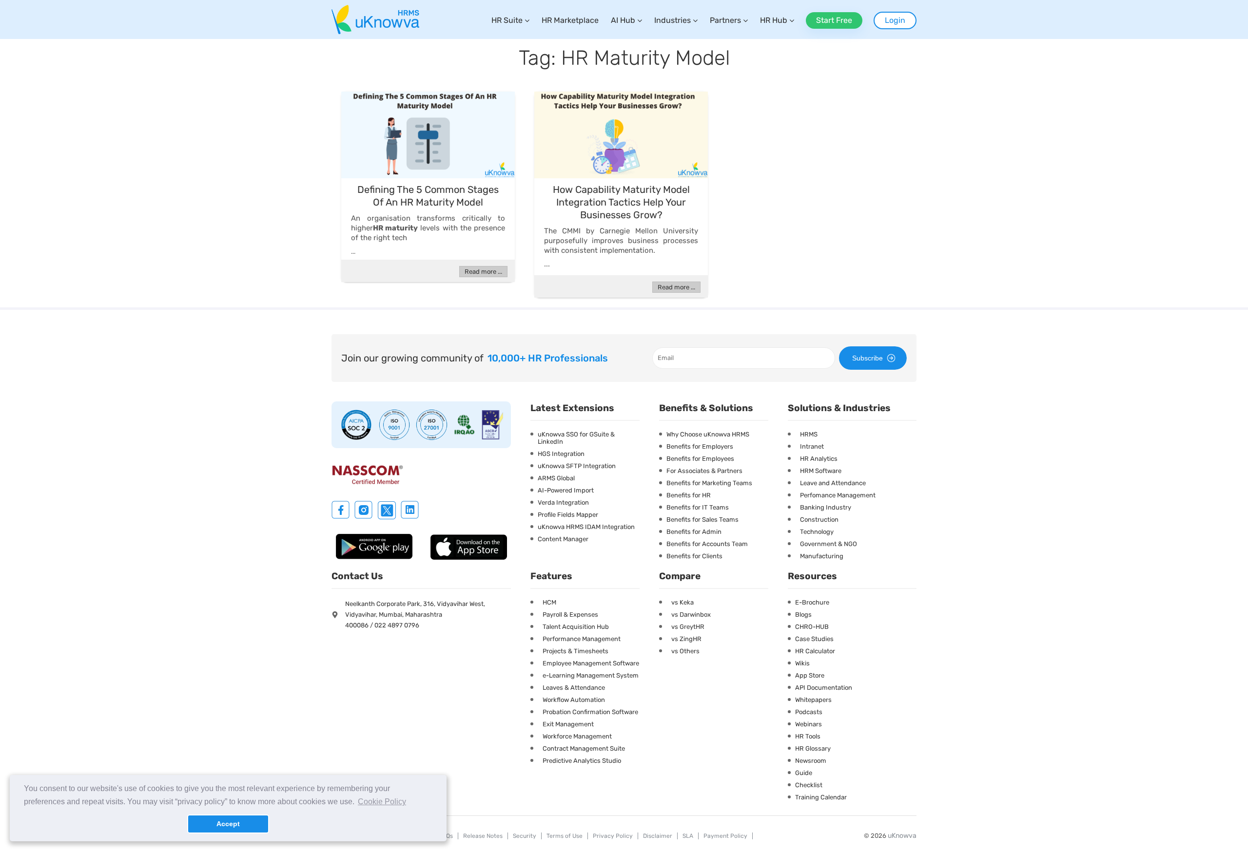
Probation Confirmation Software (590, 712)
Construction (819, 519)
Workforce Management (577, 736)
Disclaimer (657, 835)
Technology (817, 531)
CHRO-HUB (812, 626)
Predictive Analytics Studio (582, 760)
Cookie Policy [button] (382, 801)
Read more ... (483, 271)
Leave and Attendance (833, 483)
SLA (687, 835)
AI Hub (623, 20)
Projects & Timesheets (575, 651)
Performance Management (582, 639)
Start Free (834, 20)
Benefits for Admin (694, 531)
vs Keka (682, 602)
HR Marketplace (570, 20)
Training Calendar (821, 797)
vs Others (685, 651)
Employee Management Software (591, 663)
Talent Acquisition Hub (576, 626)
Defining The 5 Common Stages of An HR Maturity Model (428, 196)
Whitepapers (813, 699)
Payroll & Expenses (570, 614)
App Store (809, 675)
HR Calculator (815, 651)
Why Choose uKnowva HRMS (707, 434)
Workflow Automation (574, 699)
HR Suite (507, 20)
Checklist (808, 785)
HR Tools (807, 736)
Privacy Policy (613, 835)
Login (895, 20)
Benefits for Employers (699, 446)
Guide (803, 772)
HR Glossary (813, 748)
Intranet (812, 446)
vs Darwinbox (691, 614)
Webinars (808, 724)
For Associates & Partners (704, 470)
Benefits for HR (688, 495)
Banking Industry (825, 507)
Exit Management (568, 724)
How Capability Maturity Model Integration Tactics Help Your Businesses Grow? (621, 202)
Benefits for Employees (700, 458)
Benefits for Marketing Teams (709, 483)
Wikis (802, 663)
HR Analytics (819, 458)
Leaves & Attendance (574, 687)
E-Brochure (812, 602)
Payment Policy (725, 835)
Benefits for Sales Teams (702, 519)
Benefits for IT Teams (697, 507)
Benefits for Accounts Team (707, 544)
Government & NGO (828, 544)
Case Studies (814, 639)
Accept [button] (228, 824)
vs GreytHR (687, 626)
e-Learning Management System (591, 675)
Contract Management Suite (584, 748)
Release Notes (483, 835)
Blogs (803, 614)
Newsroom (810, 760)
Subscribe (867, 358)
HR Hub (773, 20)
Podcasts (808, 712)
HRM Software (820, 470)
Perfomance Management (838, 495)
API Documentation (823, 687)
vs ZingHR (686, 639)
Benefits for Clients (694, 556)
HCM (549, 602)
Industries (672, 20)
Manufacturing (821, 556)
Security (524, 835)
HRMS (809, 434)
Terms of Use (564, 835)
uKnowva (902, 836)
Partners (725, 20)
